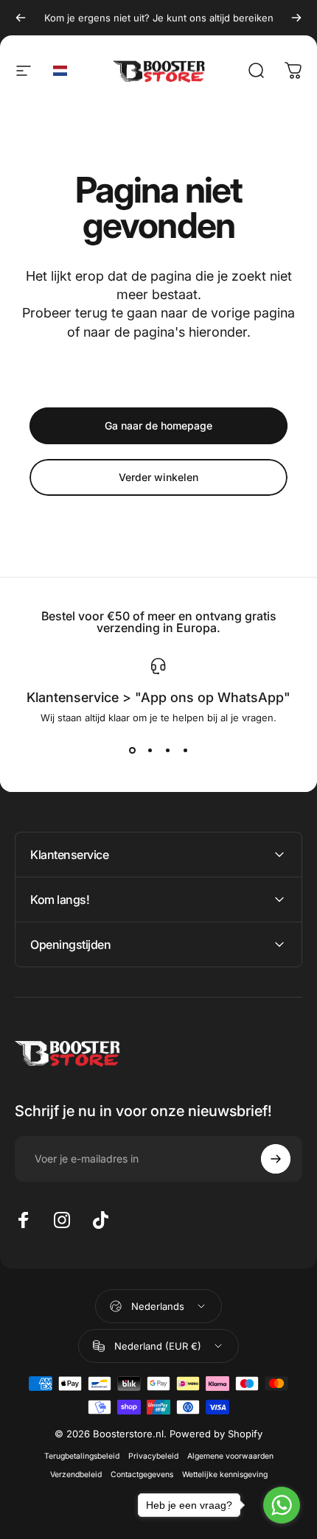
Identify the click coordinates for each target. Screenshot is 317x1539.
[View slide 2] (149, 750)
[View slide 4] (185, 750)
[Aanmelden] (275, 1159)
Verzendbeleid (76, 1474)
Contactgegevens (142, 1474)
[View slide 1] (132, 750)
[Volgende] (296, 17)
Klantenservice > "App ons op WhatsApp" (158, 697)
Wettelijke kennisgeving (225, 1474)
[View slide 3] (167, 750)
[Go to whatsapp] (281, 1505)
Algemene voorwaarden (230, 1456)
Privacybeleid (153, 1456)
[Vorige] (20, 17)
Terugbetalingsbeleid (81, 1456)
